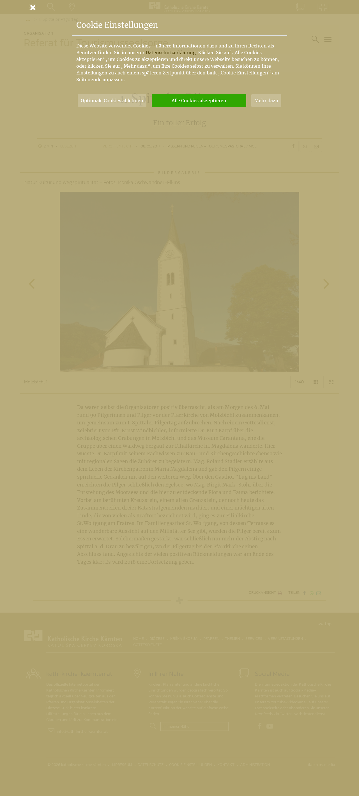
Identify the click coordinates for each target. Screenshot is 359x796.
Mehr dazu (266, 100)
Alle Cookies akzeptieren (199, 100)
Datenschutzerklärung (171, 52)
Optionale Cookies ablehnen (112, 100)
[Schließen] (179, 7)
